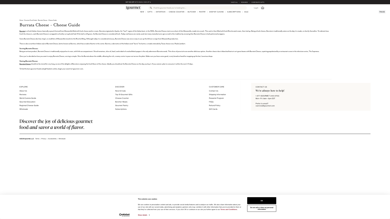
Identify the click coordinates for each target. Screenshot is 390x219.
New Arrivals (120, 91)
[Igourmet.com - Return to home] (134, 8)
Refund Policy (214, 105)
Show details (142, 215)
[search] (199, 8)
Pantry (202, 12)
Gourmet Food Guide (30, 20)
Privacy (43, 139)
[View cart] (262, 8)
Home (21, 20)
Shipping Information (217, 94)
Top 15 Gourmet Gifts (123, 94)
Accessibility (52, 139)
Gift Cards (213, 109)
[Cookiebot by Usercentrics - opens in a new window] (124, 215)
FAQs (211, 102)
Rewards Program (216, 98)
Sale (246, 12)
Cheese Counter (176, 12)
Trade (382, 12)
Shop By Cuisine (216, 12)
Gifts (149, 12)
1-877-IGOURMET (267, 96)
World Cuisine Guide (28, 98)
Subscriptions (234, 12)
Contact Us (213, 91)
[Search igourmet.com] (150, 8)
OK (262, 200)
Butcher (192, 12)
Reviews (23, 94)
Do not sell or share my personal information (261, 208)
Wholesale (24, 109)
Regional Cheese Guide (29, 105)
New (142, 12)
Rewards (244, 2)
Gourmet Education (27, 102)
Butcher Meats (121, 102)
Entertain (160, 12)
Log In (256, 8)
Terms (37, 139)
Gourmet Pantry (121, 105)
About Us (23, 91)
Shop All (234, 2)
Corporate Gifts (257, 2)
